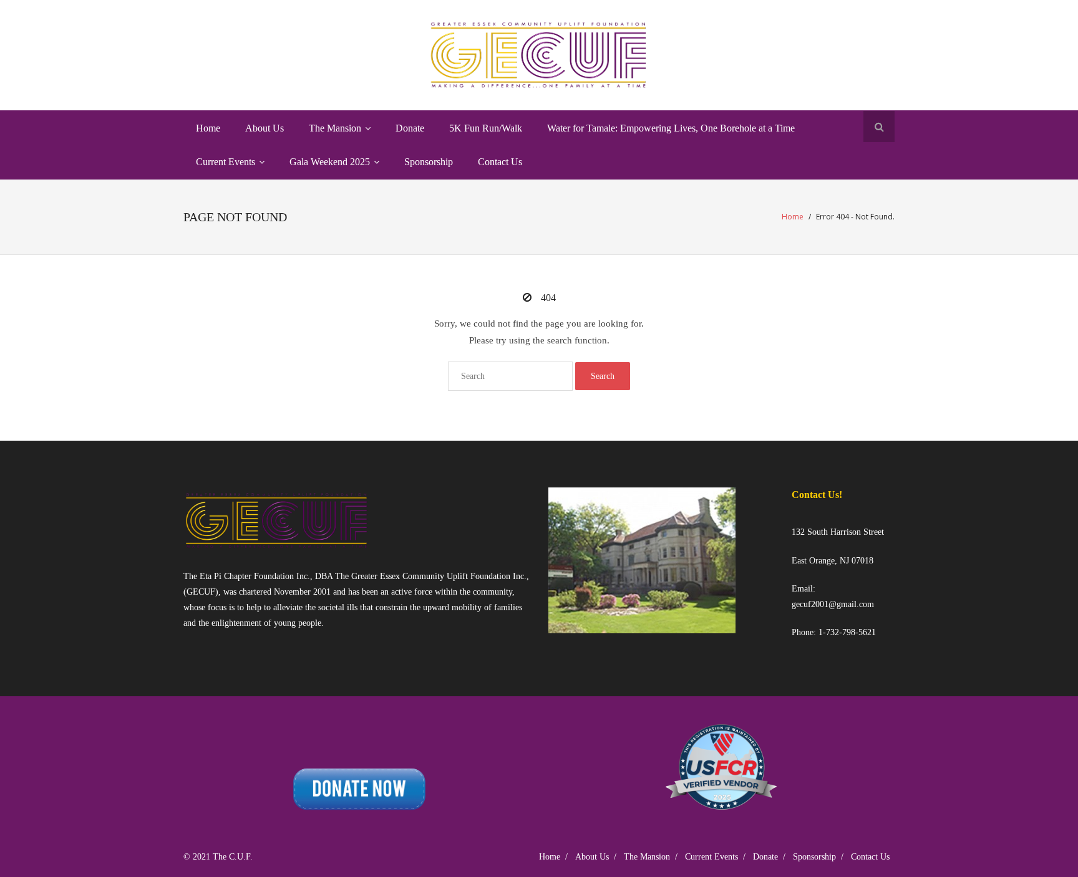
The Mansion (647, 856)
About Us (592, 856)
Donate (765, 856)
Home (793, 216)
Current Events (711, 856)
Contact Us (870, 856)
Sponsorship (814, 856)
